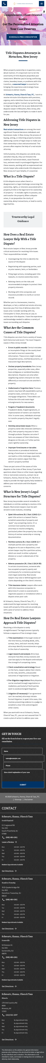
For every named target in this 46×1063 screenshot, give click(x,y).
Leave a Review (8, 842)
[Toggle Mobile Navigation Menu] (41, 3)
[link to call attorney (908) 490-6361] (4, 3)
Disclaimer (28, 799)
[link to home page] (23, 3)
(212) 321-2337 (11, 1015)
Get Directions (8, 871)
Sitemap (18, 799)
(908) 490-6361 (11, 837)
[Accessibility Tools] (44, 12)
